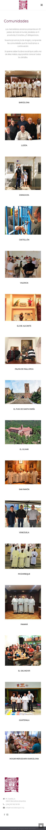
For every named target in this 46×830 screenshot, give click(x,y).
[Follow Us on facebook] (4, 815)
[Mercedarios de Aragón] (23, 5)
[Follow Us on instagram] (7, 815)
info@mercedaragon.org (15, 808)
